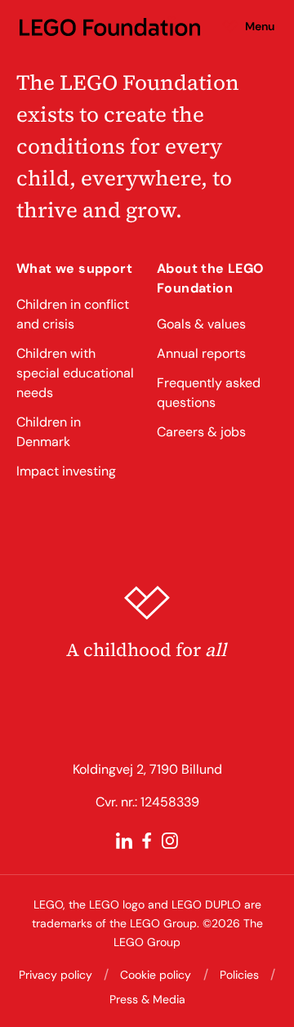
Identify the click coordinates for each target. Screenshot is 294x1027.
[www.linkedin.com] (124, 841)
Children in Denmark (48, 431)
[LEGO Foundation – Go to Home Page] (110, 26)
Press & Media (147, 999)
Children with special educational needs (75, 373)
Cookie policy (155, 974)
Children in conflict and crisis (72, 314)
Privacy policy (55, 974)
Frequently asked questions (209, 392)
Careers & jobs (201, 431)
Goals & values (201, 324)
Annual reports (201, 353)
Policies (239, 974)
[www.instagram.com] (170, 841)
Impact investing (66, 471)
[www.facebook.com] (147, 841)
